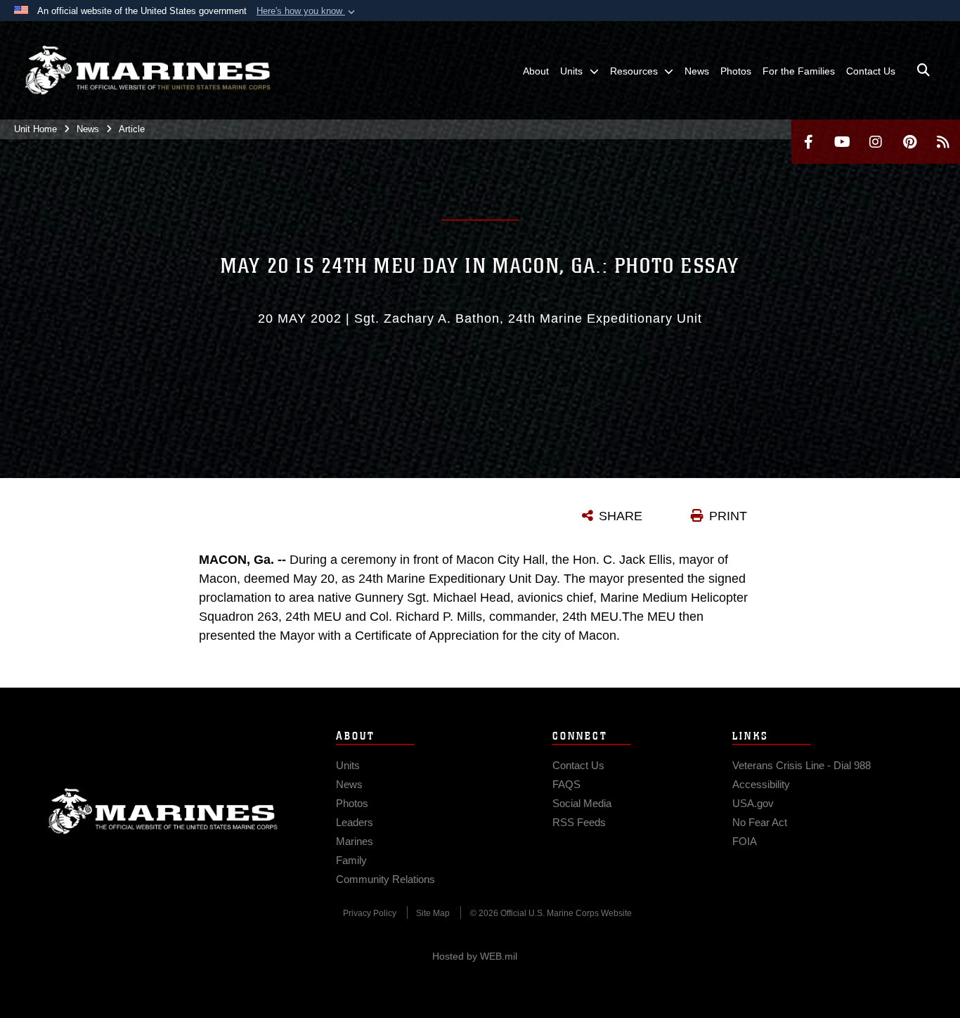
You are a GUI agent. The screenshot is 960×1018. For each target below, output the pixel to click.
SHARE (620, 516)
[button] (307, 11)
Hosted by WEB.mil (474, 956)
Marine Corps (163, 811)
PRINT (728, 516)
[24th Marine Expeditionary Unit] (148, 70)
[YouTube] (842, 142)
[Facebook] (808, 142)
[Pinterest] (909, 142)
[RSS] (943, 142)
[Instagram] (876, 142)
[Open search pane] (923, 70)
